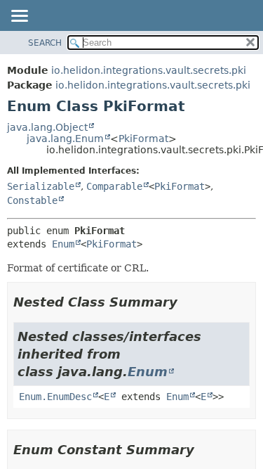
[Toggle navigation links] (19, 17)
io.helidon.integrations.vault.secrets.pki (148, 70)
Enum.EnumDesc (55, 396)
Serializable (40, 186)
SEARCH (45, 43)
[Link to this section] (187, 302)
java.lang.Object (47, 127)
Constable (32, 200)
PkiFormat (143, 138)
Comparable (114, 186)
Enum (63, 244)
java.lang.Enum (65, 138)
